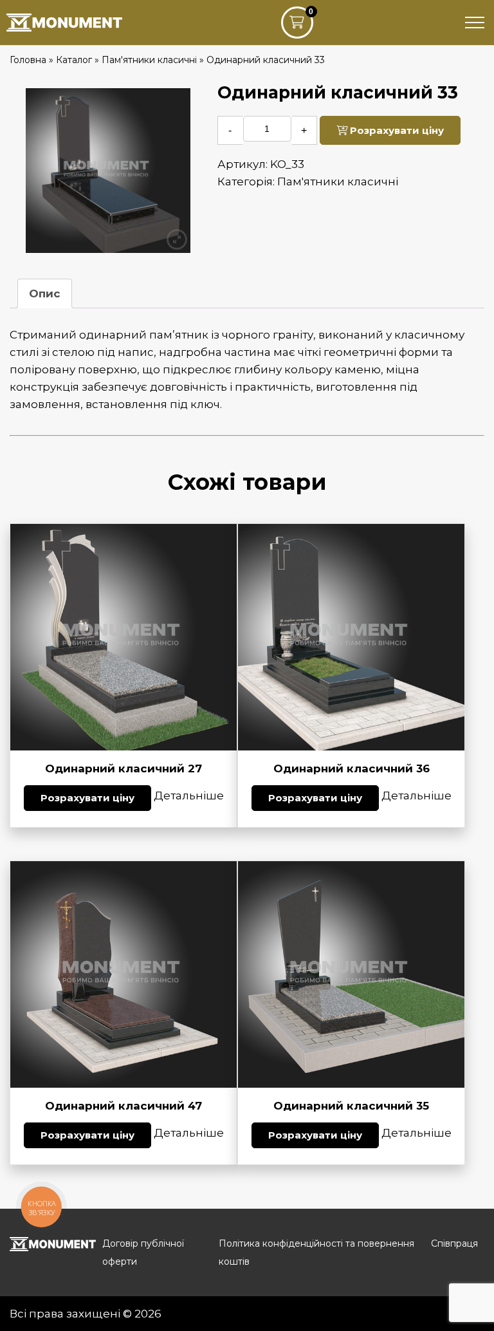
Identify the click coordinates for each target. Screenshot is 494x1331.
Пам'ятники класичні (337, 181)
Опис (44, 293)
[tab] (44, 293)
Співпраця (454, 1243)
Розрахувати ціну (395, 130)
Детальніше (189, 795)
